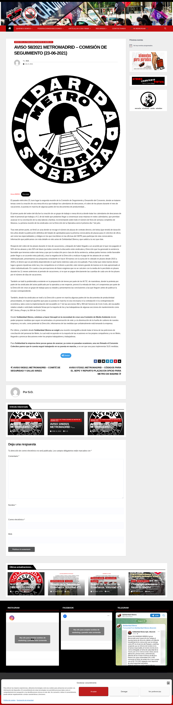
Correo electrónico (16, 520)
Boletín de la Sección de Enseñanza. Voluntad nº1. (106, 586)
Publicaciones (111, 578)
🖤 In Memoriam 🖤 (139, 28)
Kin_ (28, 591)
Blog (12, 581)
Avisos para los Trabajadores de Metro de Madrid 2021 (33, 42)
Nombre (12, 505)
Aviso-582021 (15, 194)
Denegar (124, 692)
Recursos (101, 28)
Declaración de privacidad (25, 700)
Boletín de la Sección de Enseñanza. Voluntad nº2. (65, 586)
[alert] (148, 45)
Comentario (13, 456)
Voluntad (69, 581)
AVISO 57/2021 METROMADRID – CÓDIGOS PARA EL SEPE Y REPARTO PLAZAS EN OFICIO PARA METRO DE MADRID (95, 370)
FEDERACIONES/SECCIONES (50, 28)
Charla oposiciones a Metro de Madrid (144, 586)
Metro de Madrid (22, 581)
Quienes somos (23, 28)
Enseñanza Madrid (57, 581)
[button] (168, 683)
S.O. (27, 61)
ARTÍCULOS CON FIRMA (79, 28)
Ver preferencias (155, 692)
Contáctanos (119, 28)
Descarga (25, 194)
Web (10, 534)
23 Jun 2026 (17, 591)
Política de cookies (10, 700)
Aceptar (94, 692)
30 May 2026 (58, 591)
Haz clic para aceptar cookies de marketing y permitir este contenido (32, 639)
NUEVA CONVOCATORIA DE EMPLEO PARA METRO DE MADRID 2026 (25, 587)
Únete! (67, 355)
